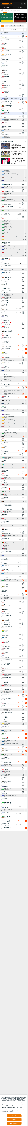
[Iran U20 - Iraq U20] (13, 799)
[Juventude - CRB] (13, 217)
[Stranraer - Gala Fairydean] (13, 671)
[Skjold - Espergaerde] (13, 356)
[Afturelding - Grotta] (13, 430)
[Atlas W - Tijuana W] (13, 498)
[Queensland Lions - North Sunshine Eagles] (13, 190)
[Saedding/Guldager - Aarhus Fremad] (13, 331)
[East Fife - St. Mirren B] (13, 634)
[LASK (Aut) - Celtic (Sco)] (13, 109)
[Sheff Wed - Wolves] (13, 70)
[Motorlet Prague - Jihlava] (13, 280)
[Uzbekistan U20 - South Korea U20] (13, 803)
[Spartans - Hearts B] (13, 667)
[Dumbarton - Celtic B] (13, 631)
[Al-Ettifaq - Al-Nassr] (13, 591)
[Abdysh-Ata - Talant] (13, 481)
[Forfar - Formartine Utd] (13, 638)
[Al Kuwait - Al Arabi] (13, 471)
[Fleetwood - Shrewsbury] (13, 59)
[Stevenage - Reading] (13, 77)
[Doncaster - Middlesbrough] (13, 40)
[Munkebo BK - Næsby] (13, 320)
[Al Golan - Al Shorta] (13, 443)
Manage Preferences (13, 1123)
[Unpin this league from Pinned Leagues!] (9, 33)
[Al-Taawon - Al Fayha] (13, 587)
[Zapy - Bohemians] (13, 288)
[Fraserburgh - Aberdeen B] (13, 642)
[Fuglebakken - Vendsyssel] (13, 349)
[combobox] (13, 29)
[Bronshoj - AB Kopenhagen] (13, 345)
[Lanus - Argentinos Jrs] (13, 123)
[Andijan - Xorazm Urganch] (13, 778)
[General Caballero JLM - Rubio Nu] (13, 529)
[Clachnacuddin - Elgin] (13, 616)
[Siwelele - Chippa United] (13, 706)
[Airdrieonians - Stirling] (13, 601)
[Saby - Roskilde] (13, 327)
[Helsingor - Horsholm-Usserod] (13, 316)
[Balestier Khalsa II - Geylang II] (13, 678)
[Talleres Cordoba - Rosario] (13, 127)
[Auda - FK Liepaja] (13, 488)
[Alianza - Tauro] (13, 515)
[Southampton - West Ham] (13, 73)
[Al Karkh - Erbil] (13, 439)
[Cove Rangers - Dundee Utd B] (13, 620)
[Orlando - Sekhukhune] (13, 703)
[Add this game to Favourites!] (1, 36)
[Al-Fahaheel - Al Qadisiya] (13, 475)
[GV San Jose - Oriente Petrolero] (13, 203)
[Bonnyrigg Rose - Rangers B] (13, 612)
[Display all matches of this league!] (25, 137)
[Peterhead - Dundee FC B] (13, 656)
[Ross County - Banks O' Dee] (13, 664)
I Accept (14, 1115)
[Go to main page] (7, 4)
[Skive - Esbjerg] (13, 353)
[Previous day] (2, 29)
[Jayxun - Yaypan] (13, 792)
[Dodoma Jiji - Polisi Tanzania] (13, 762)
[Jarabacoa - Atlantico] (13, 363)
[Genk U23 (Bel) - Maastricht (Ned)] (13, 813)
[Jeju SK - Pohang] (13, 717)
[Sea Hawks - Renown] (13, 727)
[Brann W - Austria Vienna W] (13, 414)
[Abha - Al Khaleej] (13, 583)
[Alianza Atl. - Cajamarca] (13, 539)
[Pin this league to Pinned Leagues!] (17, 120)
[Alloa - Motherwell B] (13, 605)
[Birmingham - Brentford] (13, 92)
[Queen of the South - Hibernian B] (13, 660)
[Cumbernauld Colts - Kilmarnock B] (13, 627)
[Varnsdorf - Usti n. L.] (13, 273)
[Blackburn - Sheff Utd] (13, 47)
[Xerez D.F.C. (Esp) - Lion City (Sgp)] (13, 821)
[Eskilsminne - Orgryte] (13, 747)
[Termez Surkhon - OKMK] (13, 782)
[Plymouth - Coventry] (13, 66)
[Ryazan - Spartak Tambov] (13, 566)
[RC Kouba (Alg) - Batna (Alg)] (13, 817)
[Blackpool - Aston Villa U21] (13, 383)
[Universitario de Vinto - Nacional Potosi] (13, 207)
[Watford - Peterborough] (13, 88)
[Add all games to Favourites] (1, 33)
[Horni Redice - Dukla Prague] (13, 277)
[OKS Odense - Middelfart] (13, 323)
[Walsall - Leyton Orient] (13, 84)
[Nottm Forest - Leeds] (13, 95)
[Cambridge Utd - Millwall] (13, 55)
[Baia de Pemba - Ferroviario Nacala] (13, 505)
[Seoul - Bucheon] (13, 720)
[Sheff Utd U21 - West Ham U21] (13, 397)
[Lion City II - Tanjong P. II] (13, 682)
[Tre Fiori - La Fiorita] (13, 577)
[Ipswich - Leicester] (13, 62)
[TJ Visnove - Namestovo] (13, 688)
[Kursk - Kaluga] (13, 559)
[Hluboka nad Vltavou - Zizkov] (13, 291)
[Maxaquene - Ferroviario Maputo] (13, 508)
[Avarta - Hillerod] (13, 309)
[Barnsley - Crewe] (13, 44)
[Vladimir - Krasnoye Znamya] (13, 570)
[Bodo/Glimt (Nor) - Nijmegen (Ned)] (13, 106)
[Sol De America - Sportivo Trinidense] (13, 532)
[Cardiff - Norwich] (13, 36)
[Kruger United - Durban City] (13, 695)
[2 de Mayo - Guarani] (13, 522)
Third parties (17, 1105)
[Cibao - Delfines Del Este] (13, 367)
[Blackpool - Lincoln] (13, 51)
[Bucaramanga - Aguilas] (13, 243)
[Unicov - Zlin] (13, 284)
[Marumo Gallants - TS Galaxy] (13, 699)
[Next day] (25, 29)
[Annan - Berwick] (13, 609)
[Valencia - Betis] (13, 116)
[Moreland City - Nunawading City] (13, 184)
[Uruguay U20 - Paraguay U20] (13, 806)
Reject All (14, 1119)
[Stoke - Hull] (13, 81)
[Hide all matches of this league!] (25, 33)
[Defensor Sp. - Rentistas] (13, 768)
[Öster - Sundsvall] (13, 738)
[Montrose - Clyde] (13, 653)
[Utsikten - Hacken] (13, 751)
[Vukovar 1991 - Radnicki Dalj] (13, 266)
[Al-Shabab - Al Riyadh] (13, 594)
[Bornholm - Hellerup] (13, 301)
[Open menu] (25, 4)
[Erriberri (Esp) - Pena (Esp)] (13, 824)
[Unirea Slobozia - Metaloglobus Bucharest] (13, 552)
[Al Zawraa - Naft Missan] (13, 451)
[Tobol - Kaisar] (13, 461)
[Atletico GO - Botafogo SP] (13, 214)
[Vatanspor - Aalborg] (13, 334)
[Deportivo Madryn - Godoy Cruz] (13, 133)
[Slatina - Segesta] (13, 262)
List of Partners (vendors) (7, 1113)
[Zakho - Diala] (13, 447)
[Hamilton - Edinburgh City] (13, 645)
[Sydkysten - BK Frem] (13, 342)
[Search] (22, 4)
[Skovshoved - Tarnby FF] (13, 338)
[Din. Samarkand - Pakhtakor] (13, 786)
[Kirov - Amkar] (13, 562)
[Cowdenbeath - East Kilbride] (13, 623)
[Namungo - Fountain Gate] (13, 758)
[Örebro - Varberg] (13, 734)
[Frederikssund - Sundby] (13, 312)
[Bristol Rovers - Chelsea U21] (13, 387)
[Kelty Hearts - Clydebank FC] (13, 649)
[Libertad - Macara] (13, 374)
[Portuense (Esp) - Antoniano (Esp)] (13, 828)
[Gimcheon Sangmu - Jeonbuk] (13, 713)
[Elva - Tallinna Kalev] (13, 407)
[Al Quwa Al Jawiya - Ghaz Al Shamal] (13, 454)
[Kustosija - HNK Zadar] (13, 259)
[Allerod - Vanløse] (13, 305)
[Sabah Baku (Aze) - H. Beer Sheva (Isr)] (13, 102)
